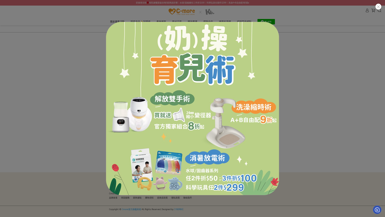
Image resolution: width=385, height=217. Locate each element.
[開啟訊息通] (377, 210)
